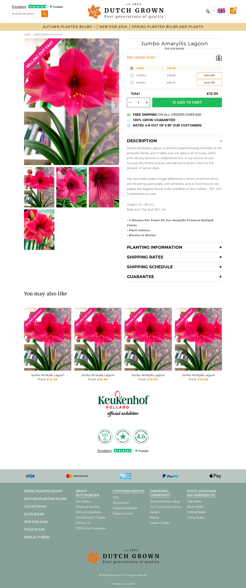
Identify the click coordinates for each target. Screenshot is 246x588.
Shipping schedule (150, 266)
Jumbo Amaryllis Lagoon (47, 375)
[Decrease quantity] (130, 102)
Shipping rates (145, 257)
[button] (115, 105)
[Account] (207, 10)
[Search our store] (44, 13)
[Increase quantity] (147, 102)
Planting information (154, 247)
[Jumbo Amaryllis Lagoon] (47, 339)
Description (142, 140)
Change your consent (123, 583)
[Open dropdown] (94, 27)
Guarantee (140, 276)
